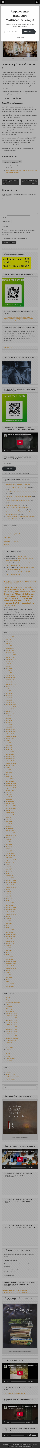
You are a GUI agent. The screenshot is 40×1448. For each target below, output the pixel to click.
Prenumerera (28, 31)
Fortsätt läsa (20, 37)
